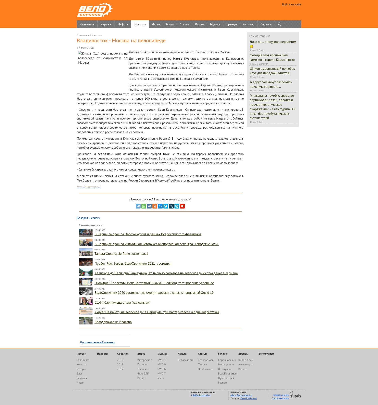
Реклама (82, 378)
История (82, 369)
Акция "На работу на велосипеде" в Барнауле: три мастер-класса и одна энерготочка (156, 312)
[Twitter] (165, 206)
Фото (156, 24)
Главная (82, 35)
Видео (199, 24)
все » (161, 378)
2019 (120, 360)
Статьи (184, 24)
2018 (120, 364)
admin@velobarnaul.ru (241, 395)
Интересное (144, 360)
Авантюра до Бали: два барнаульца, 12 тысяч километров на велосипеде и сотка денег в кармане (166, 273)
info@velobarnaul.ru (200, 395)
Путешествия (226, 378)
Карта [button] (105, 24)
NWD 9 (162, 364)
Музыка (215, 24)
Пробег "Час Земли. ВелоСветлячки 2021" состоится (132, 263)
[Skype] (176, 206)
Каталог (182, 353)
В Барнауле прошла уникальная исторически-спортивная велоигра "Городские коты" (156, 244)
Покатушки (224, 369)
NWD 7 (162, 373)
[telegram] (138, 206)
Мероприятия (226, 364)
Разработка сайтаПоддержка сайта (280, 396)
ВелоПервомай (227, 373)
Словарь (266, 24)
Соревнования (227, 360)
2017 (120, 369)
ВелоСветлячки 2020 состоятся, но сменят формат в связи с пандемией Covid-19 (154, 292)
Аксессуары (245, 364)
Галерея (223, 353)
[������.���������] (182, 206)
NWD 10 (162, 360)
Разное (141, 378)
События (123, 353)
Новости (140, 24)
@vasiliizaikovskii (248, 398)
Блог (79, 373)
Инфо (80, 382)
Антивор (248, 24)
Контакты (82, 364)
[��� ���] (160, 206)
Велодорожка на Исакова (113, 322)
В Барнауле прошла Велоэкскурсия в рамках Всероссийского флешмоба (147, 234)
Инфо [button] (122, 24)
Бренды (231, 24)
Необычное (205, 369)
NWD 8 (162, 369)
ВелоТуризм (266, 353)
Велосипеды (185, 360)
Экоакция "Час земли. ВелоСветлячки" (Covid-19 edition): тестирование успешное (154, 283)
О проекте (83, 360)
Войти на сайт (291, 4)
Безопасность (206, 360)
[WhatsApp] (143, 206)
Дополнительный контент (97, 342)
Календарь (87, 24)
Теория (202, 364)
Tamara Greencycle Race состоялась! (121, 253)
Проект (81, 353)
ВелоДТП (143, 373)
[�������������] (154, 206)
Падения (142, 364)
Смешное (143, 369)
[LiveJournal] (171, 206)
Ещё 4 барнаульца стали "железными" (122, 302)
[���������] (149, 206)
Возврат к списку (88, 218)
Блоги (170, 24)
